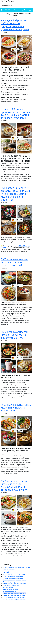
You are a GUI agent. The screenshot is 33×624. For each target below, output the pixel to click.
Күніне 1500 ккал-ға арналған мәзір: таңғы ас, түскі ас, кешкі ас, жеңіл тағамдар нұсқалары (16, 113)
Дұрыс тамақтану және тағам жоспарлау (15, 574)
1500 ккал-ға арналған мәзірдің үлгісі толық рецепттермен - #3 (14, 334)
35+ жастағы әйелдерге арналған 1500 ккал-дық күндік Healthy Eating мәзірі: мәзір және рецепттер (15, 193)
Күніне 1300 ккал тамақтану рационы (14, 599)
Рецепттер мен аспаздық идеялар (13, 576)
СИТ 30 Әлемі (9, 10)
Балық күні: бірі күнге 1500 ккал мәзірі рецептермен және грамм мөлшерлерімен (15, 25)
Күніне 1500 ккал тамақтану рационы (14, 593)
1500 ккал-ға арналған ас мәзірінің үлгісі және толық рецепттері (16, 407)
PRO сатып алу (18, 10)
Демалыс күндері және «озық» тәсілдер (14, 583)
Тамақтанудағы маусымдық (11, 589)
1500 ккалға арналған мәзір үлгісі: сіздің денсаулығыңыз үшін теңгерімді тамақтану (14, 485)
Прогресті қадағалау (9, 582)
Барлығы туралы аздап (9, 591)
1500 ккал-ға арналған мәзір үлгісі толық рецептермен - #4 (14, 262)
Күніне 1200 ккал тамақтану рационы (14, 595)
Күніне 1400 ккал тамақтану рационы (14, 597)
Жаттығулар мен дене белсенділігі (13, 578)
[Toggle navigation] (30, 9)
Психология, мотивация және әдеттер (14, 580)
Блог (25, 10)
